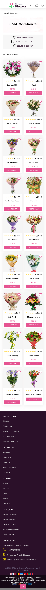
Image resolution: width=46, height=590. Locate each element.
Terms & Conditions (11, 431)
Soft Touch (12, 317)
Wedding (6, 452)
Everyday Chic (12, 85)
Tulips (5, 498)
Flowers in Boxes (10, 514)
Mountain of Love (33, 317)
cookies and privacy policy (24, 582)
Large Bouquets (9, 524)
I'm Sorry (6, 472)
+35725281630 (13, 550)
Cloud (33, 85)
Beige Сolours (12, 124)
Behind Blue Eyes (12, 394)
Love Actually (34, 278)
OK (23, 586)
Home (5, 13)
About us (6, 421)
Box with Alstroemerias (34, 202)
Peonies (6, 488)
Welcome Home (9, 467)
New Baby (7, 457)
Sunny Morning (12, 356)
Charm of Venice (34, 124)
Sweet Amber (34, 356)
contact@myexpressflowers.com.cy (21, 559)
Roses (5, 483)
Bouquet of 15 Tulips (33, 394)
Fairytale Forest (12, 162)
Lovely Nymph (12, 240)
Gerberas (6, 503)
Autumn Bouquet (12, 278)
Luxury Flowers (9, 534)
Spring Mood (33, 162)
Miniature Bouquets (11, 529)
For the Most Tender (12, 201)
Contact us (7, 426)
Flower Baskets (9, 519)
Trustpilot (19, 545)
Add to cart (12, 93)
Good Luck (7, 462)
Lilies (5, 493)
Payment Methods (10, 441)
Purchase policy (9, 436)
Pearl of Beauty (33, 240)
